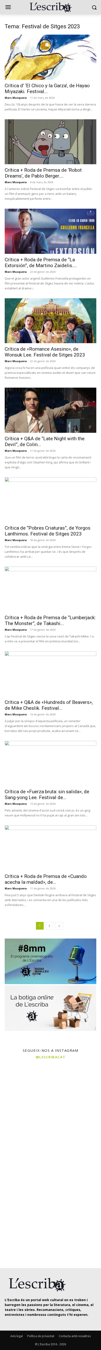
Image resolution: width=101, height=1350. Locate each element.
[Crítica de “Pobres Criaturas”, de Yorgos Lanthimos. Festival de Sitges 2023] (50, 499)
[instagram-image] (24, 1086)
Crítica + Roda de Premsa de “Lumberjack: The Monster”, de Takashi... (50, 620)
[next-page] (59, 926)
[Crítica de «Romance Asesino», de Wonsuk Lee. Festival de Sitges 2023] (50, 320)
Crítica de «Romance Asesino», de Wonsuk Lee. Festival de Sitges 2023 (45, 352)
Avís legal (16, 1336)
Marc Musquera (16, 97)
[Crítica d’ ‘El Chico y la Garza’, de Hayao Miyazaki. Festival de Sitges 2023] (50, 57)
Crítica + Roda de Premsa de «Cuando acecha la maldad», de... (46, 879)
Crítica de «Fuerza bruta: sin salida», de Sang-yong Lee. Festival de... (47, 794)
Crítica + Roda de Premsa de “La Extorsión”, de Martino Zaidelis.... (41, 262)
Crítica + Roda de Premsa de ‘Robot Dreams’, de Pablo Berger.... (43, 173)
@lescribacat (51, 1057)
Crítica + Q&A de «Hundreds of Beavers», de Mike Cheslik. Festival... (49, 705)
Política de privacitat (40, 1336)
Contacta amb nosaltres (75, 1336)
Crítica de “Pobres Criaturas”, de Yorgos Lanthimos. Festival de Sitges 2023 (47, 531)
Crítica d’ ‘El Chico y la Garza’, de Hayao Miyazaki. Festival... (47, 88)
